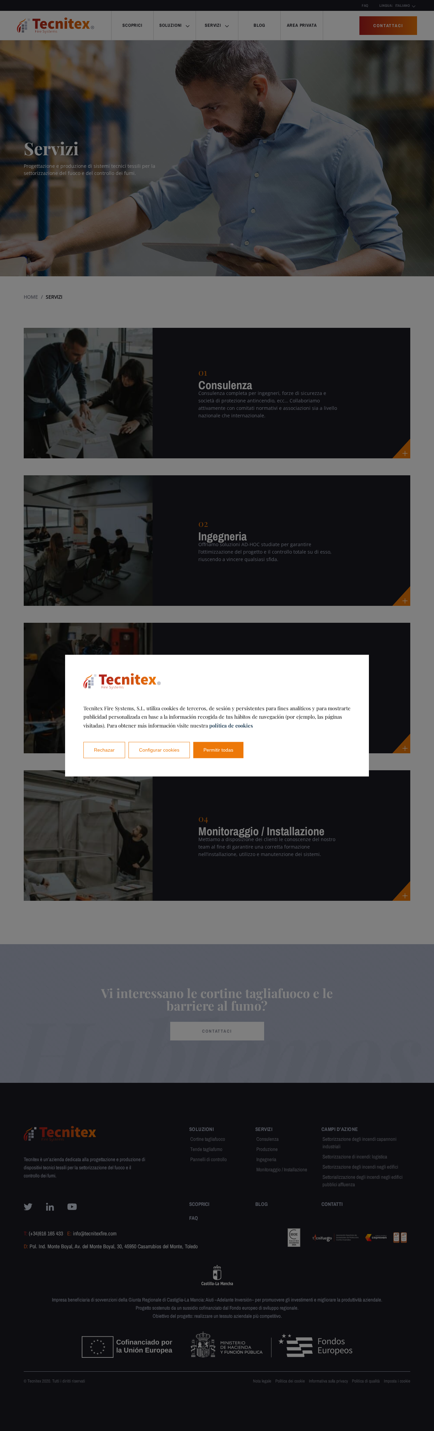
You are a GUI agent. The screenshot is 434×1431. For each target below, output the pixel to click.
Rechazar (104, 750)
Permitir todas (218, 750)
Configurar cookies (159, 750)
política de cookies (231, 725)
